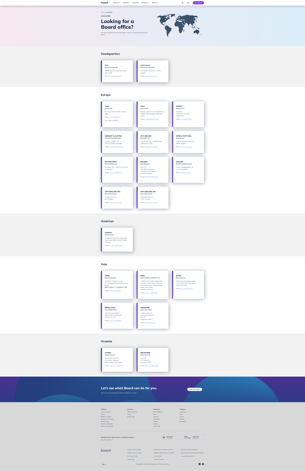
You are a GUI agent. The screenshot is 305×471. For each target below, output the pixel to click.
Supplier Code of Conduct (134, 453)
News (181, 414)
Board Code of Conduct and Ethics (163, 449)
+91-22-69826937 (151, 293)
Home (102, 12)
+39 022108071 (115, 117)
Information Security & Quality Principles (192, 453)
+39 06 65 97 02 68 (152, 119)
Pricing (103, 414)
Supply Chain (131, 416)
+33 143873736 (186, 119)
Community (156, 419)
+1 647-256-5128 (116, 245)
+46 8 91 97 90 (186, 172)
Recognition (183, 421)
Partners (182, 419)
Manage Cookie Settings (134, 449)
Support (155, 421)
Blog (154, 414)
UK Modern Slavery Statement (189, 449)
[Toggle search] (183, 3)
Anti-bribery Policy (132, 456)
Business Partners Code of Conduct (164, 453)
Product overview (106, 412)
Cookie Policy (131, 459)
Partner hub (156, 426)
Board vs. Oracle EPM (107, 426)
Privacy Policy (158, 456)
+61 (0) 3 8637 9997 (152, 366)
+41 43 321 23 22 (116, 202)
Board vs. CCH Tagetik (107, 419)
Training (155, 424)
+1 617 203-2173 (116, 76)
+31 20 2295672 (115, 172)
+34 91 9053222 (186, 147)
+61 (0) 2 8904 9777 (116, 366)
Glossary (155, 416)
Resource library (157, 412)
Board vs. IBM (105, 421)
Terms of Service (158, 459)
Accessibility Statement (187, 456)
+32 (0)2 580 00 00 (151, 177)
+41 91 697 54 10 (151, 76)
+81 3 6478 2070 (186, 288)
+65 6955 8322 (150, 323)
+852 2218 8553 (115, 291)
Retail (128, 414)
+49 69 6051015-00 (116, 147)
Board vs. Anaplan (106, 416)
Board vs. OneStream (107, 424)
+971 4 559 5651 (115, 320)
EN (188, 2)
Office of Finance (132, 412)
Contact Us (183, 412)
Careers (182, 416)
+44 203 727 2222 (151, 147)
